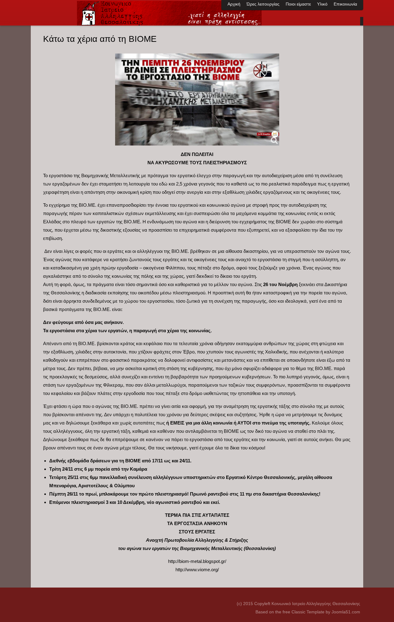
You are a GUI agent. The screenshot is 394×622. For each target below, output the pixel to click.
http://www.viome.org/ (197, 569)
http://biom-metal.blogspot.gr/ (197, 561)
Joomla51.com (346, 611)
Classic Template (308, 611)
